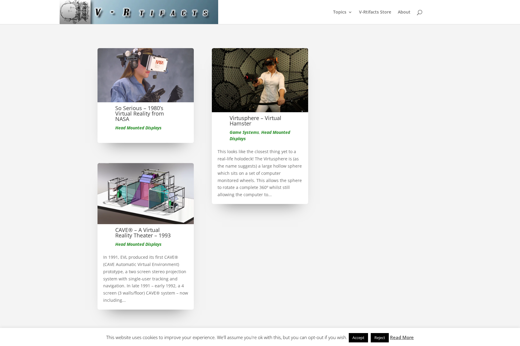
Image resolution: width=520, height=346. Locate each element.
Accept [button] (358, 337)
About (404, 12)
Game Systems (244, 132)
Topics (339, 12)
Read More (402, 337)
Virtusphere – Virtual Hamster (255, 120)
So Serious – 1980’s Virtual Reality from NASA (139, 113)
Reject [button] (379, 337)
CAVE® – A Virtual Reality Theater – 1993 (143, 232)
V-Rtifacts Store (375, 12)
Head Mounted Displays (138, 128)
